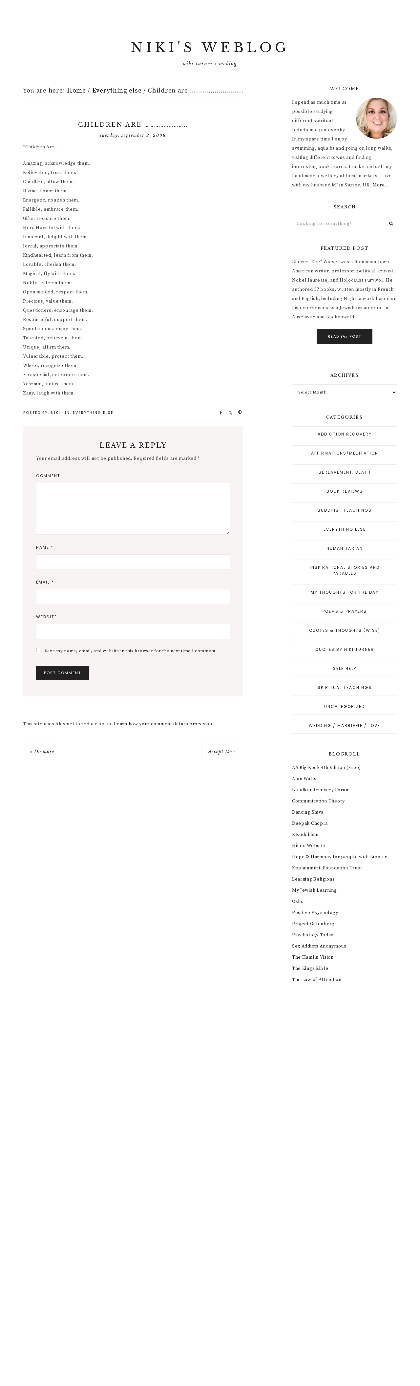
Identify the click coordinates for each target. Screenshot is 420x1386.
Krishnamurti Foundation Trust (327, 868)
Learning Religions (313, 879)
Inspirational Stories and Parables (345, 570)
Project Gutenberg (313, 924)
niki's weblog (210, 47)
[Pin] (238, 412)
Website (46, 617)
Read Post (344, 336)
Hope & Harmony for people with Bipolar (339, 857)
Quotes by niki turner (344, 649)
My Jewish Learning (314, 890)
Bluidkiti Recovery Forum (321, 790)
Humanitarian (344, 548)
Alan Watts (304, 779)
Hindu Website (309, 846)
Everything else (93, 412)
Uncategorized (344, 706)
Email (45, 582)
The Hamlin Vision (313, 957)
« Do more (42, 752)
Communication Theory (318, 801)
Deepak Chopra (310, 823)
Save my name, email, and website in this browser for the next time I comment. (131, 650)
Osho (298, 902)
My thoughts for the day (345, 592)
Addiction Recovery (345, 434)
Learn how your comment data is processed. (164, 724)
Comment (48, 476)
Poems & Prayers (345, 611)
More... (380, 185)
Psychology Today (312, 935)
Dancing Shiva (308, 812)
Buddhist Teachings (345, 510)
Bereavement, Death (345, 472)
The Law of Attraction (317, 980)
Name (44, 547)
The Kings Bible (310, 968)
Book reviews (344, 491)
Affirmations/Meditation (344, 453)
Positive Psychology (315, 913)
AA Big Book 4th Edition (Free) (326, 768)
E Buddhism (305, 835)
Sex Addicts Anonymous (319, 946)
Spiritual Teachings (345, 687)
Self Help (344, 668)
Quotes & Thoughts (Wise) (344, 630)
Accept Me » (222, 752)
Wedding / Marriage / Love (344, 725)
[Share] (218, 412)
